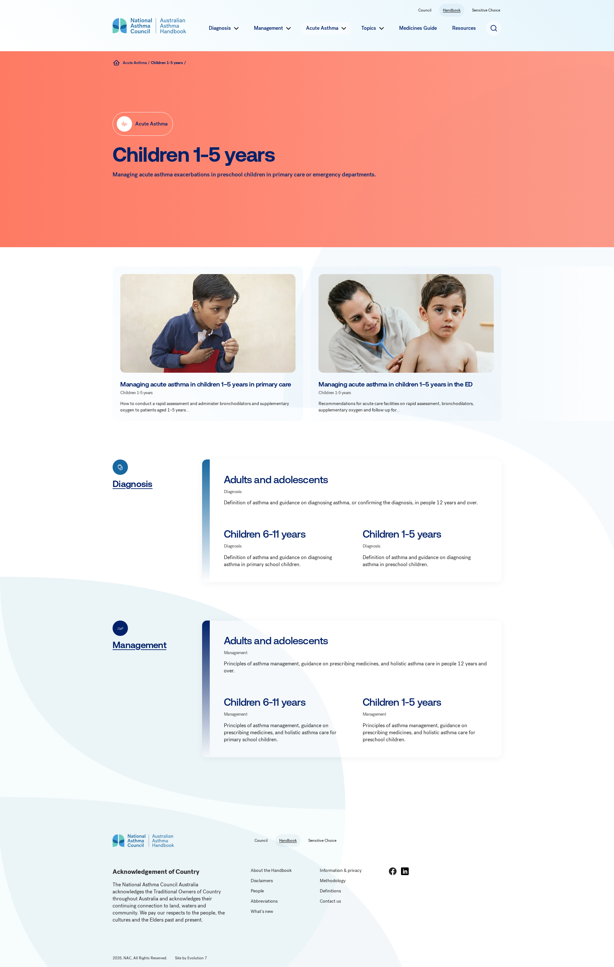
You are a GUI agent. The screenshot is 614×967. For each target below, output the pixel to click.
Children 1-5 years (167, 62)
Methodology (333, 881)
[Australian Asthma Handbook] (116, 63)
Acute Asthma (322, 28)
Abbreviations (264, 901)
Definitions (330, 891)
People (257, 891)
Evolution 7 (197, 958)
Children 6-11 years (264, 534)
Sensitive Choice (486, 10)
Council (424, 10)
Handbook (451, 10)
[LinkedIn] (405, 871)
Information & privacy (341, 870)
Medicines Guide (418, 28)
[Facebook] (393, 871)
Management (268, 28)
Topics (368, 28)
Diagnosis (220, 28)
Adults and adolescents (276, 479)
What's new (262, 911)
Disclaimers (262, 881)
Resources (464, 28)
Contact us (330, 901)
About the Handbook (271, 870)
